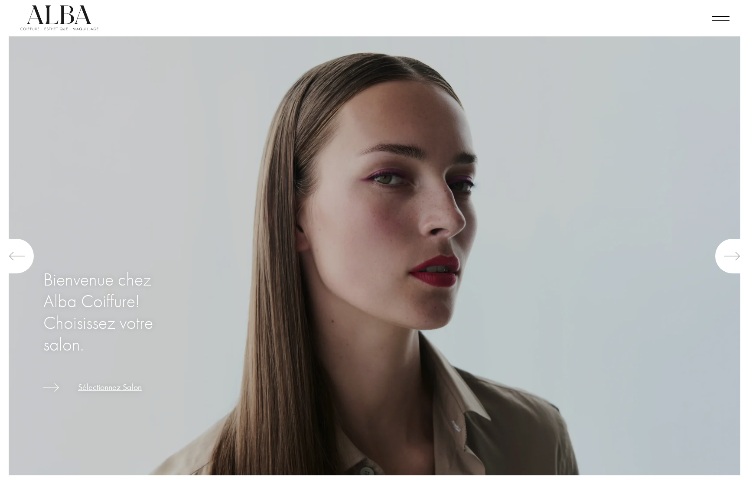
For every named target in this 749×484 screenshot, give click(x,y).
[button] (21, 256)
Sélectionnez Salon (110, 387)
